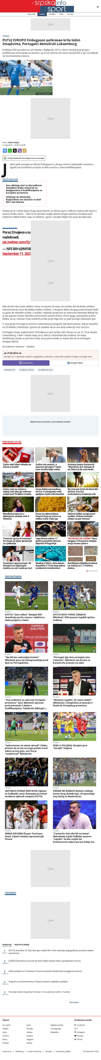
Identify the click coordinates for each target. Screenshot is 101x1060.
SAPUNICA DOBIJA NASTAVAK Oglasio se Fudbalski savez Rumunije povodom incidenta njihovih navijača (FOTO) (26, 793)
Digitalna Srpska (56, 1025)
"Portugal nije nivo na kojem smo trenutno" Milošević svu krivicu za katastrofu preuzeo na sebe (71, 660)
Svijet (4, 1032)
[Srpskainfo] (41, 6)
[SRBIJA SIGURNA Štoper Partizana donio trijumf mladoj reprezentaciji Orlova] (26, 814)
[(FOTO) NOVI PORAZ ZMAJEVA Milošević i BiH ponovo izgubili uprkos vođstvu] (74, 595)
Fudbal (42, 14)
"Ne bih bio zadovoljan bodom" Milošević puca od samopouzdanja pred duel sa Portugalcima (26, 660)
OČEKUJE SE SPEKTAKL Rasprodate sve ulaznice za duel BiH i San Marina (23, 199)
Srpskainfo (28, 362)
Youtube (80, 1036)
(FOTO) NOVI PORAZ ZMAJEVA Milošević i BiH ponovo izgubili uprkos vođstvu (74, 617)
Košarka (52, 14)
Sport (28, 1025)
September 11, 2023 (16, 253)
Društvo (5, 1036)
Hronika (5, 1043)
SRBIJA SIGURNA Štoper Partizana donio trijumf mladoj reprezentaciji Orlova (24, 836)
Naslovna (31, 14)
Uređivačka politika (63, 1051)
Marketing (19, 1051)
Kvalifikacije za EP (46, 370)
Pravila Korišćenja (34, 1051)
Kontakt (48, 1051)
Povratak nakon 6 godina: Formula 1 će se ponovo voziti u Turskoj (39, 992)
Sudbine (29, 1036)
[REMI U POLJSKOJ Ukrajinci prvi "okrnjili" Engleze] (74, 726)
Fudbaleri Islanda (27, 370)
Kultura (29, 1043)
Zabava (29, 1032)
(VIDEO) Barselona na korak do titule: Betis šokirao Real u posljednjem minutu (45, 960)
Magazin (29, 1039)
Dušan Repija (13, 142)
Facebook (81, 1025)
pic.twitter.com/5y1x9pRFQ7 (23, 242)
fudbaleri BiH (10, 370)
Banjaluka (54, 1032)
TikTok (79, 1039)
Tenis (61, 14)
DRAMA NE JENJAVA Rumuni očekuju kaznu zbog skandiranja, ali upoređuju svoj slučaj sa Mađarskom (74, 793)
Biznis (4, 1039)
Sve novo (74, 1002)
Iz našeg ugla (55, 1028)
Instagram (81, 1032)
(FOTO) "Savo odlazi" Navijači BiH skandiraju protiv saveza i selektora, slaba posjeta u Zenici (25, 617)
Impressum (6, 1051)
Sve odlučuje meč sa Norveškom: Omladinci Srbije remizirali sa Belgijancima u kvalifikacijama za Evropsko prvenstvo (24, 189)
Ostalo (70, 14)
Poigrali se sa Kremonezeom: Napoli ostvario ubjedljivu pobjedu (38, 981)
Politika (5, 1028)
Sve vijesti (6, 1025)
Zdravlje (29, 1028)
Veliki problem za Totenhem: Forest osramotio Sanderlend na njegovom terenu (45, 971)
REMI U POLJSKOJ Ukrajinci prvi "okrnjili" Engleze (70, 747)
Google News (77, 362)
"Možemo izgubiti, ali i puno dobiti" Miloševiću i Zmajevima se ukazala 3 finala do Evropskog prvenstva (73, 703)
